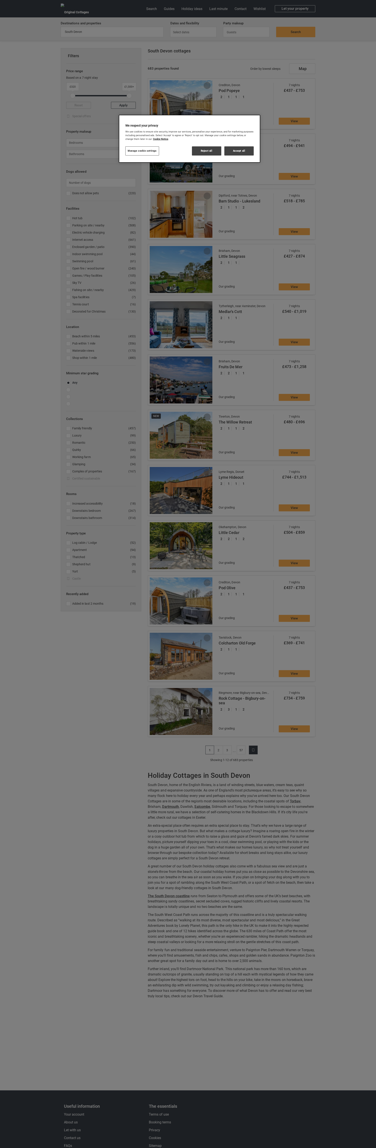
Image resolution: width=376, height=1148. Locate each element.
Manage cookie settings (142, 150)
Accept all (239, 150)
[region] (189, 139)
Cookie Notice (160, 139)
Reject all (206, 150)
